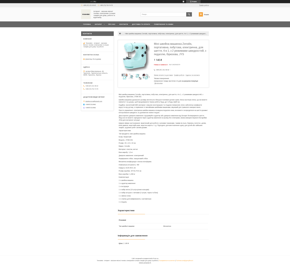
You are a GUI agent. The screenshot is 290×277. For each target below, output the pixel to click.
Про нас (111, 24)
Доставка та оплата (141, 24)
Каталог (98, 24)
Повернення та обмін (163, 24)
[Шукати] (189, 14)
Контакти (123, 24)
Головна (87, 24)
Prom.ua (155, 258)
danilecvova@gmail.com (93, 101)
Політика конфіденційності (184, 260)
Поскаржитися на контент (167, 260)
